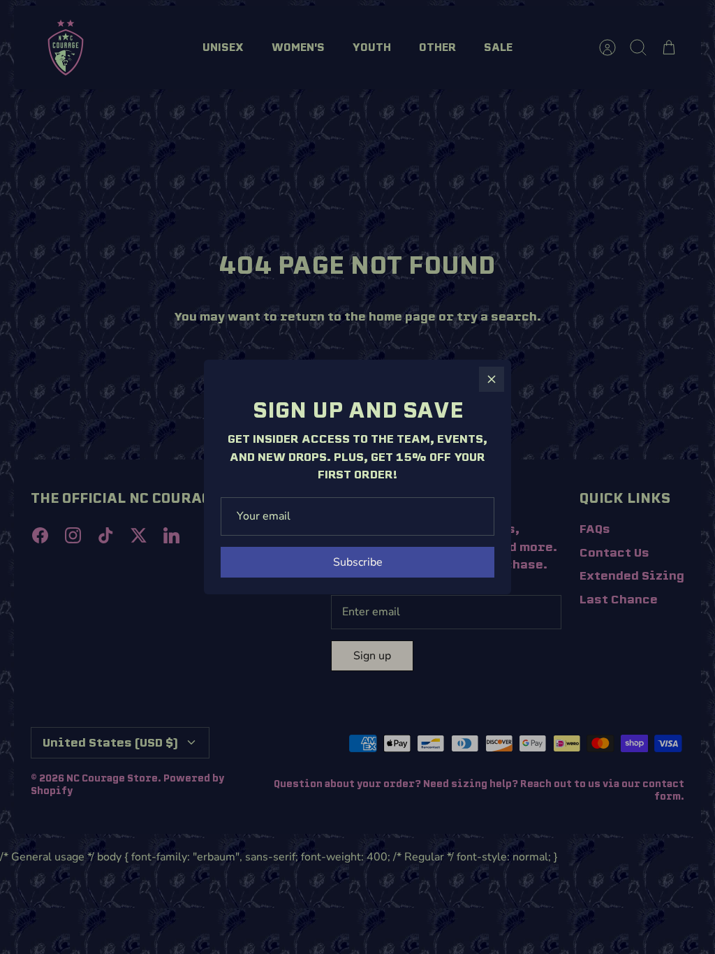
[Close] (491, 379)
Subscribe (358, 562)
